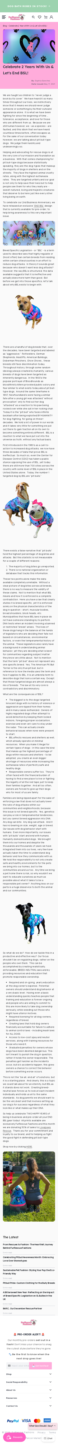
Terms (52, 1432)
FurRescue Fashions (23, 1432)
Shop (8, 1374)
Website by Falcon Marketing (29, 1438)
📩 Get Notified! (40, 1365)
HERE (29, 1146)
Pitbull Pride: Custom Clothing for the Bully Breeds (29, 1282)
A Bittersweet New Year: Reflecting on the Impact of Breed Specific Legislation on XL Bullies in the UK (28, 1296)
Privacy (41, 1432)
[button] (3, 17)
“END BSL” (39, 205)
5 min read (7, 1252)
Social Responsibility (16, 1382)
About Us (10, 1390)
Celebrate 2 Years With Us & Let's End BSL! (28, 26)
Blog (5, 26)
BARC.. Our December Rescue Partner (22, 1308)
